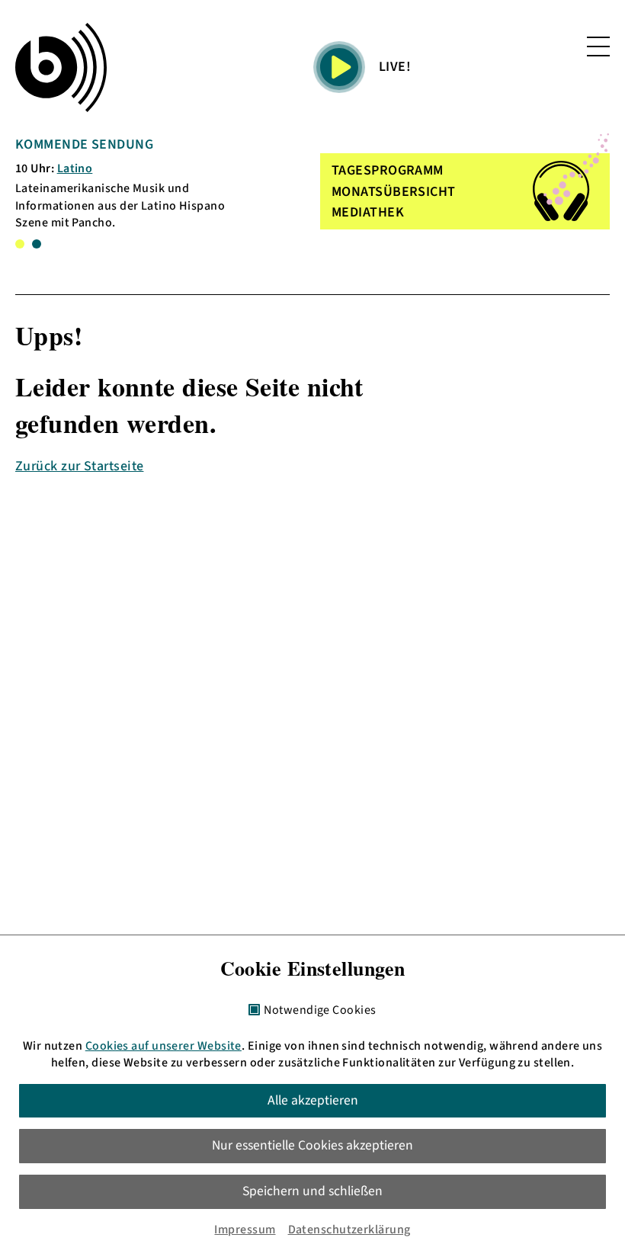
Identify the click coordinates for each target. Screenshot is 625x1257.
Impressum (244, 1229)
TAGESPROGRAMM (388, 170)
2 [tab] (36, 244)
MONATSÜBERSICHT (394, 191)
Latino (75, 168)
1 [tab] (19, 244)
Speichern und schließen (312, 1191)
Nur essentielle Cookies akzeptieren (312, 1145)
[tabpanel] (136, 183)
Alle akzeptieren (313, 1100)
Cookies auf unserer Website (163, 1045)
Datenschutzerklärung (349, 1229)
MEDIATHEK (368, 212)
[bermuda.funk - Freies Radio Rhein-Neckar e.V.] (61, 67)
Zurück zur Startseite (79, 466)
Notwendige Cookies (320, 1011)
